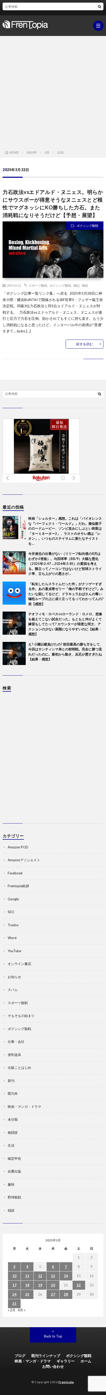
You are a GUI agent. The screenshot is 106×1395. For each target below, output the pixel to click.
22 (79, 1285)
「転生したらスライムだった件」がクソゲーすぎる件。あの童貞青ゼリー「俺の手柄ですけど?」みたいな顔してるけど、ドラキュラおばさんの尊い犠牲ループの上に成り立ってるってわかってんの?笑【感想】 (65, 594)
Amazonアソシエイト (24, 860)
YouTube (14, 951)
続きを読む (84, 344)
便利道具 (14, 1055)
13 (53, 1276)
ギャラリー (66, 1361)
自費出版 (14, 1171)
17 (14, 1285)
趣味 (11, 1184)
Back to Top (53, 1336)
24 (14, 1294)
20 (53, 1285)
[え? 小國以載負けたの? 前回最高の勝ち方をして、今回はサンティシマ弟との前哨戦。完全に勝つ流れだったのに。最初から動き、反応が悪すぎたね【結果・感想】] (14, 653)
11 (27, 1276)
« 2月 (11, 1310)
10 (14, 1276)
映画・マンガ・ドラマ (24, 1106)
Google (13, 899)
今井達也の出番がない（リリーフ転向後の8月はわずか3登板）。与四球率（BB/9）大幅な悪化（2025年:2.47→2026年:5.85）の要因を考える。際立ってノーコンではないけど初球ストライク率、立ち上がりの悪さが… (65, 563)
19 (40, 1285)
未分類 (13, 1119)
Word (12, 938)
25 (27, 1294)
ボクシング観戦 (87, 226)
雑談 (85, 285)
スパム (13, 990)
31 (14, 1304)
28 (66, 1294)
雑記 (76, 285)
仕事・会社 (16, 1042)
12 (40, 1276)
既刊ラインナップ (45, 1355)
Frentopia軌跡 (18, 886)
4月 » (21, 1310)
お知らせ (14, 977)
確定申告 (14, 1158)
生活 (11, 1145)
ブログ (20, 1355)
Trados (13, 925)
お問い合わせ (53, 1366)
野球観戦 (14, 1197)
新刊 (11, 1081)
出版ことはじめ (19, 1067)
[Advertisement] (53, 92)
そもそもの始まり (21, 1016)
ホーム (86, 1361)
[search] (99, 6)
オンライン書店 (19, 964)
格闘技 (13, 1132)
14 (66, 1276)
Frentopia (66, 1382)
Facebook (15, 873)
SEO (11, 912)
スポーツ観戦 (38, 285)
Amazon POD (18, 847)
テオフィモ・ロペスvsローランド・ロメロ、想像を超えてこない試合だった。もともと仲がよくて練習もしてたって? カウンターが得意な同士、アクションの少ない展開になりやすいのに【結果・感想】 (65, 624)
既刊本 (13, 1093)
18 (27, 1285)
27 (53, 1294)
